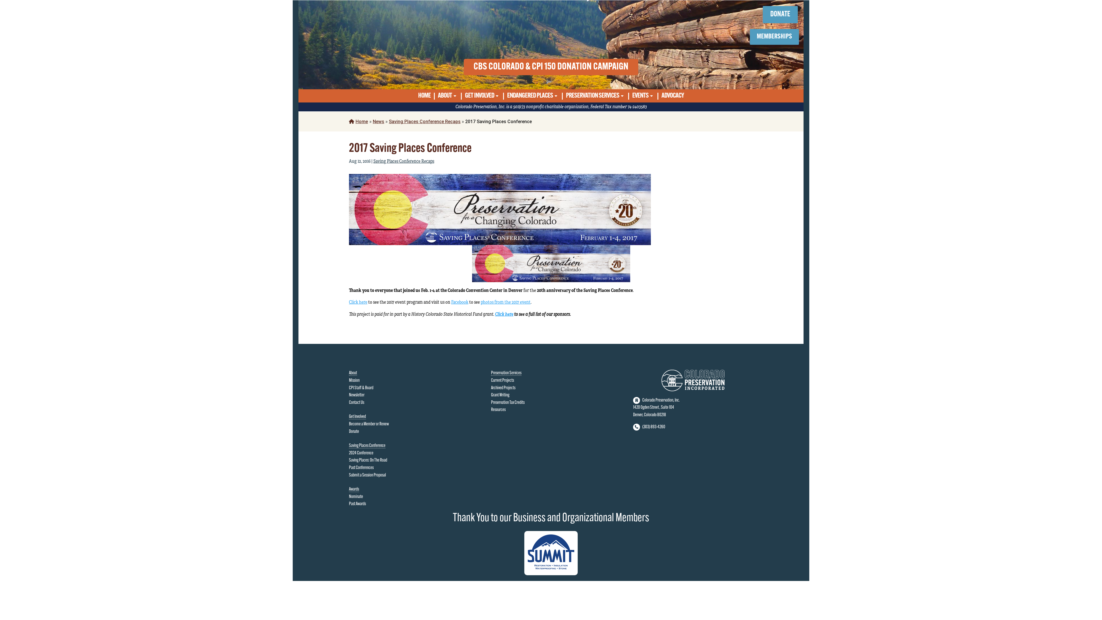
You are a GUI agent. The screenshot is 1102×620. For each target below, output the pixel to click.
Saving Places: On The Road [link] (368, 460)
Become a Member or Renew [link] (369, 424)
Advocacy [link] (672, 96)
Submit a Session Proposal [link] (367, 475)
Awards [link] (354, 489)
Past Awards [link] (357, 504)
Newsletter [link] (356, 395)
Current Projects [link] (502, 380)
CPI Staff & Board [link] (361, 388)
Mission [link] (354, 380)
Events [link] (640, 96)
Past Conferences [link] (361, 468)
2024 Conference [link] (361, 453)
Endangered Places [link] (530, 96)
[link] (378, 121)
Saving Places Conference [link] (367, 445)
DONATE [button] (780, 14)
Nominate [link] (356, 497)
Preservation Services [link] (592, 96)
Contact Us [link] (356, 402)
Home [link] (424, 96)
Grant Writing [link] (500, 395)
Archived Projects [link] (503, 388)
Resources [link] (498, 410)
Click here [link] (358, 302)
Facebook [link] (459, 302)
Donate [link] (354, 431)
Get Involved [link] (479, 96)
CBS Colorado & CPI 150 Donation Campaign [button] (551, 67)
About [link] (445, 96)
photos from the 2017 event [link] (506, 302)
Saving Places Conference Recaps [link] (425, 121)
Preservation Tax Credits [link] (508, 402)
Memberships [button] (774, 36)
